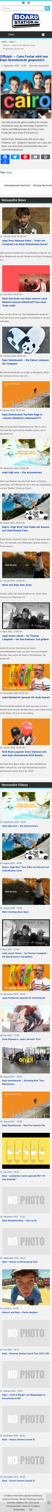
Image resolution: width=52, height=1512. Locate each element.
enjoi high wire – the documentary (22, 472)
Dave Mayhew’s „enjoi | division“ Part (21, 1039)
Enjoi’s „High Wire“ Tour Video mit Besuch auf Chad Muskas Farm (25, 528)
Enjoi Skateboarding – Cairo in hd (19, 1220)
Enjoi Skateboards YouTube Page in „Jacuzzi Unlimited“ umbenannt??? (22, 416)
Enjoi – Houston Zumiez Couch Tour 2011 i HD (25, 1353)
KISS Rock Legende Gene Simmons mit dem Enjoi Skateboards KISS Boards (24, 753)
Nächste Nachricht (42, 185)
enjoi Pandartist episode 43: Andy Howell (26, 697)
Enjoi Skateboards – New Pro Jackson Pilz (23, 1125)
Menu (11, 34)
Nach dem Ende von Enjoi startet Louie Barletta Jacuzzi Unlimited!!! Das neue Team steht (24, 302)
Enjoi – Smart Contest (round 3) (18, 1439)
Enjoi (9, 172)
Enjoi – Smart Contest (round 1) (18, 1480)
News (12, 42)
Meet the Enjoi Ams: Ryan (17, 584)
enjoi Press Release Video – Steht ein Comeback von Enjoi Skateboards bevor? (25, 242)
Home (3, 42)
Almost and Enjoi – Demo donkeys (20, 1312)
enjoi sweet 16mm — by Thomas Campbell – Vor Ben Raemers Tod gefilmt (25, 637)
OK (31, 1509)
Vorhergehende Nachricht (17, 185)
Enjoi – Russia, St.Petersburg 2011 (20, 1261)
